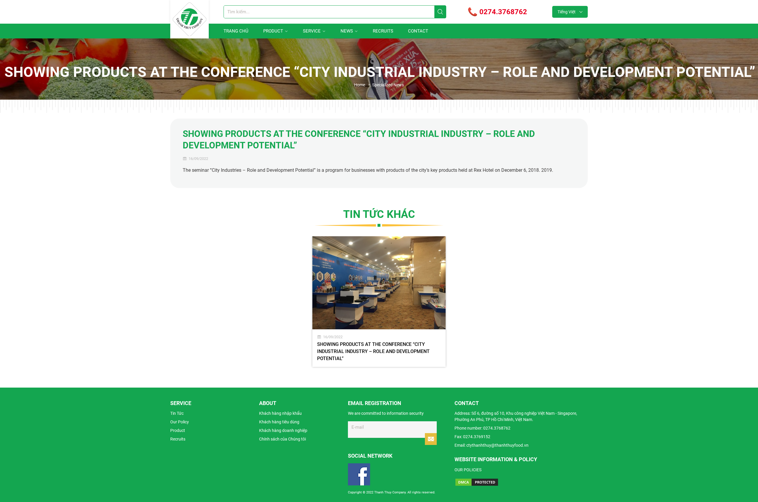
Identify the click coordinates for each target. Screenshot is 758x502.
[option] (379, 301)
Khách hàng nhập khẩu (280, 413)
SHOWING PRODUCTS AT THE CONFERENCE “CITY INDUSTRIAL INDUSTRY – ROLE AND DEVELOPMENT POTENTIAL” (373, 351)
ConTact (418, 31)
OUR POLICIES (468, 469)
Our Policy (179, 422)
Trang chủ (236, 31)
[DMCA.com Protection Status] (477, 482)
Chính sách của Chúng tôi (282, 439)
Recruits (383, 31)
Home (359, 84)
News (347, 31)
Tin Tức (177, 413)
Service (312, 31)
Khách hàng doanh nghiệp (283, 430)
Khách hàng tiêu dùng (279, 422)
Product (273, 31)
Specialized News (388, 84)
